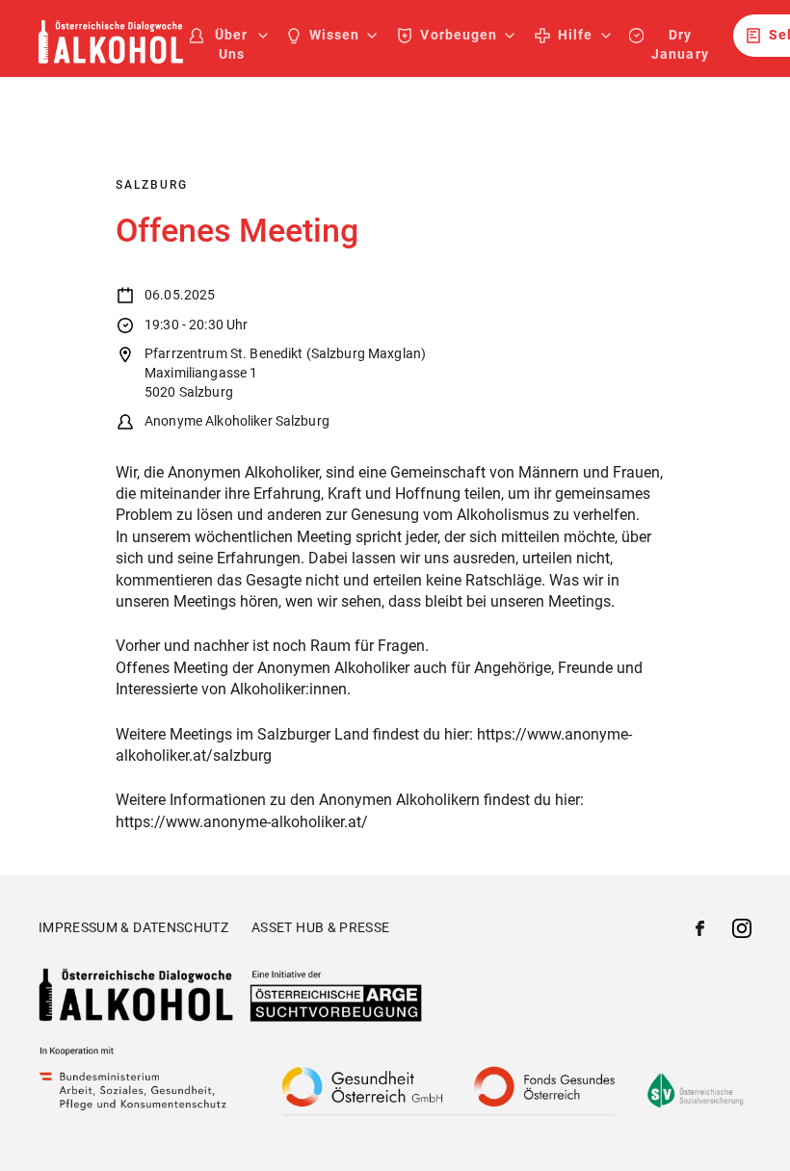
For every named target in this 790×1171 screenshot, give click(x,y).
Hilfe (575, 34)
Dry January (679, 44)
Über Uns (231, 44)
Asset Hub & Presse (320, 927)
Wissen (334, 34)
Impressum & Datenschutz (133, 927)
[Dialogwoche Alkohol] (111, 58)
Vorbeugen (458, 34)
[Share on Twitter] (741, 931)
